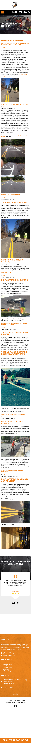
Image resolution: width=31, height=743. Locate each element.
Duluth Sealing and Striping (13, 414)
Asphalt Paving (8, 664)
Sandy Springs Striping (10, 195)
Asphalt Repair (8, 667)
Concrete (6, 669)
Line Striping (7, 671)
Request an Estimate (14, 740)
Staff (4, 47)
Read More (15, 591)
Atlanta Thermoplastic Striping (14, 104)
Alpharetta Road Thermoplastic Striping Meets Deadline (15, 44)
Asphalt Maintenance (9, 666)
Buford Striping (8, 273)
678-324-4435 (21, 12)
